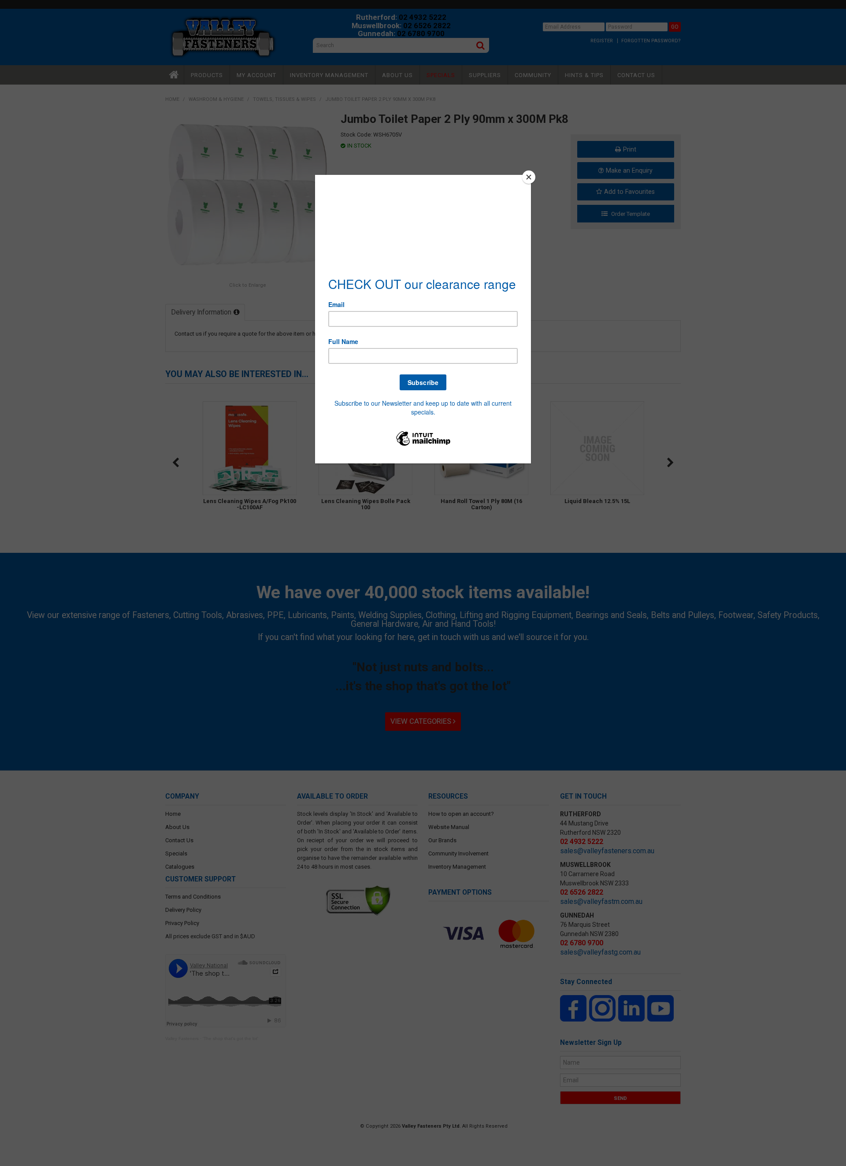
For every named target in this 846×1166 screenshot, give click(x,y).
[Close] (528, 177)
